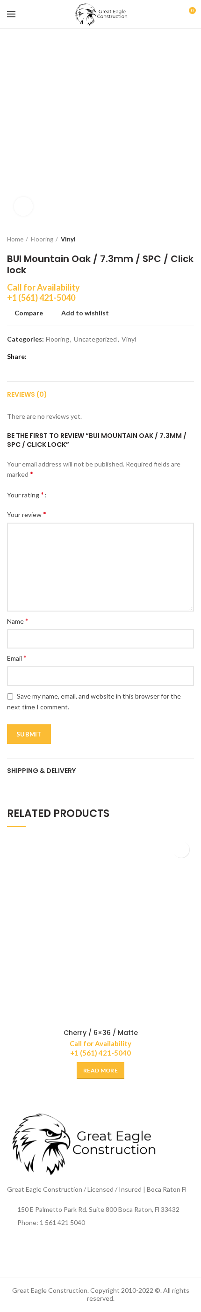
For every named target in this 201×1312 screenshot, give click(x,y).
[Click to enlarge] (23, 206)
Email (17, 657)
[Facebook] (36, 356)
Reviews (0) (27, 394)
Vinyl (68, 239)
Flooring (42, 239)
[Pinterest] (59, 356)
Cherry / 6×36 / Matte (101, 1032)
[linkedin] (71, 356)
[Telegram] (83, 356)
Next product (189, 239)
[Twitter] (48, 356)
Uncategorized (95, 339)
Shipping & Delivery (41, 770)
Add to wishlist (85, 313)
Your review (26, 514)
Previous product (170, 239)
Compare (28, 313)
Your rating (25, 494)
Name (18, 620)
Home (15, 239)
